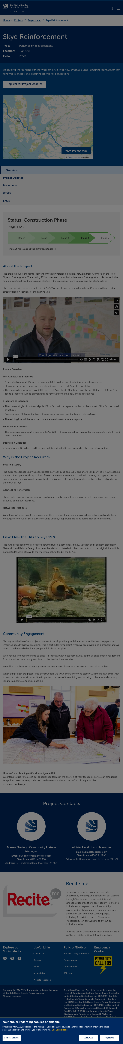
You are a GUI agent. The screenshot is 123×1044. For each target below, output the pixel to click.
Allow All (88, 1038)
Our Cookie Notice (60, 1030)
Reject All (109, 1038)
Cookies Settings (11, 1038)
